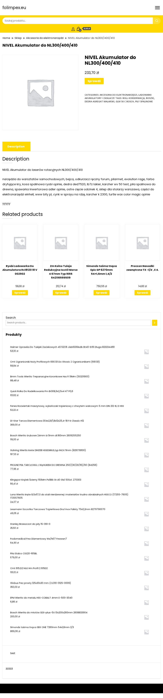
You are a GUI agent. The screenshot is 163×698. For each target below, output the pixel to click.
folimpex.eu (14, 7)
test (12, 653)
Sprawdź (94, 81)
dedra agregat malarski (99, 101)
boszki (150, 98)
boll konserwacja (134, 98)
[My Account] (73, 29)
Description (16, 146)
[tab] (16, 146)
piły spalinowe (144, 101)
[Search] (154, 323)
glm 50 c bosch (125, 101)
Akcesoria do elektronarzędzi (118, 94)
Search (11, 318)
